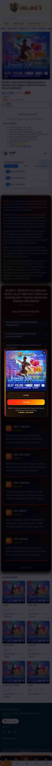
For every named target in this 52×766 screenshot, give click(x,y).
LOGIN (26, 395)
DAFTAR (26, 402)
